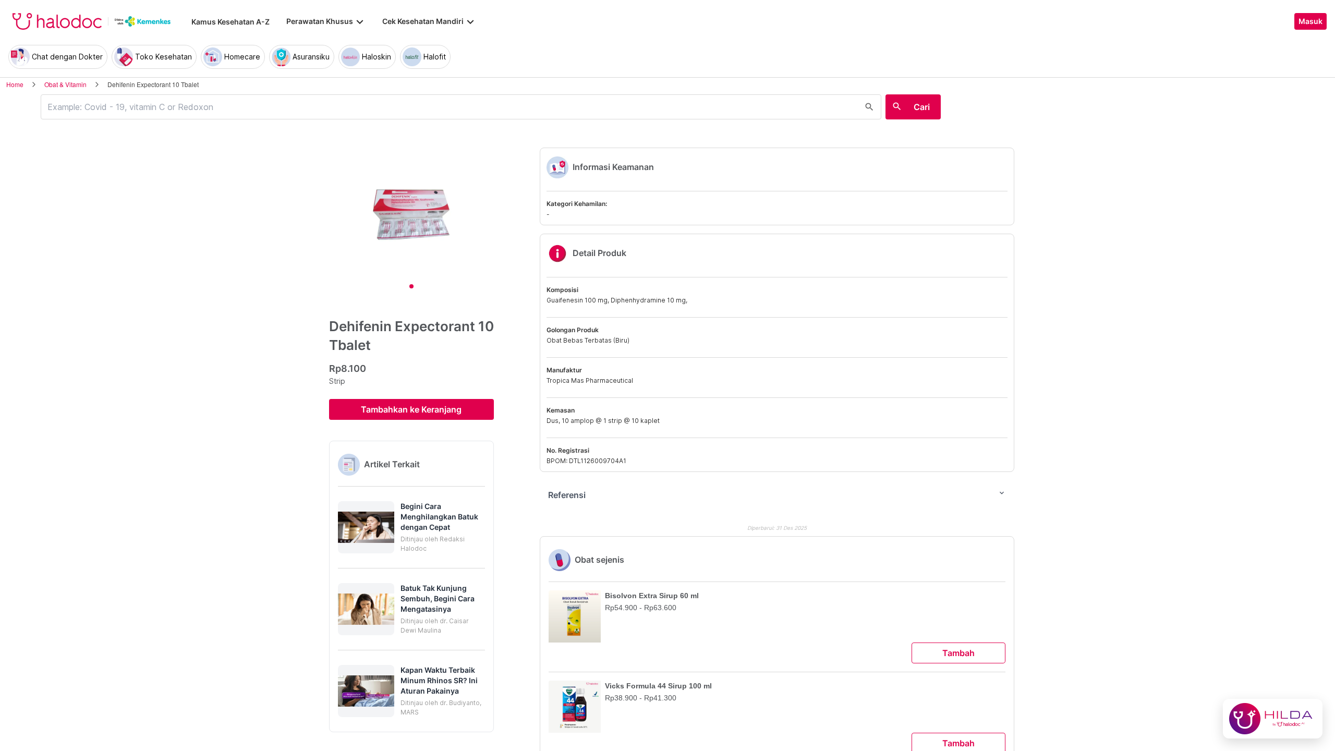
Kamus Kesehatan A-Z (230, 21)
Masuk (1310, 21)
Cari (922, 107)
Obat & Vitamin (65, 84)
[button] (411, 527)
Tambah (958, 653)
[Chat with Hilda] (1272, 718)
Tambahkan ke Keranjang (411, 409)
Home (14, 84)
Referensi (777, 494)
